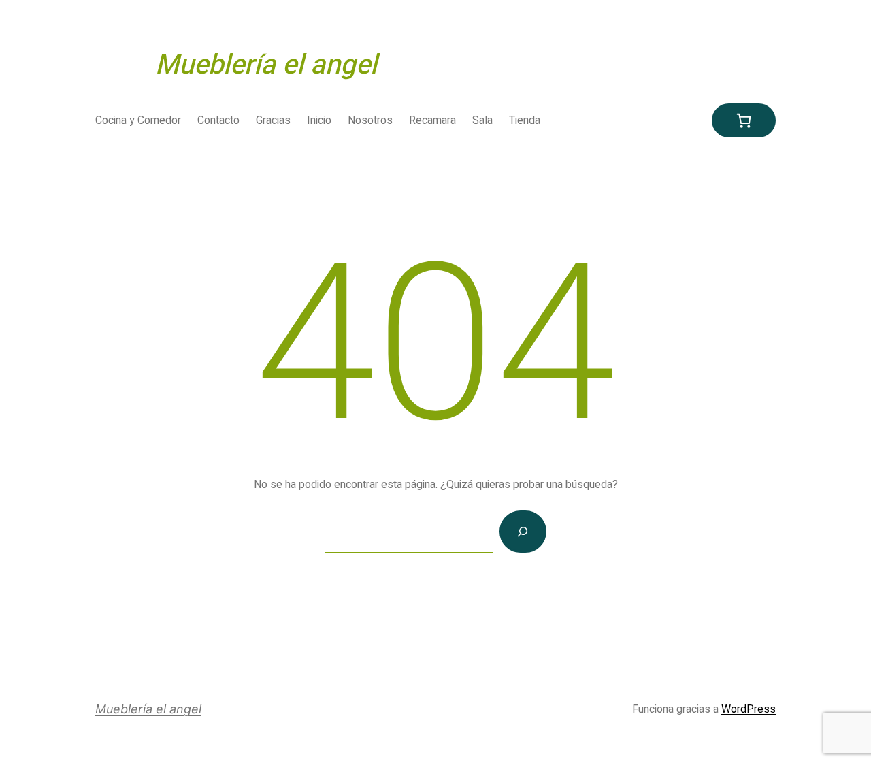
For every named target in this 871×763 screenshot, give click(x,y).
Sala (482, 120)
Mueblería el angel (266, 65)
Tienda (524, 120)
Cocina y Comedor (138, 120)
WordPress (748, 709)
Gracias (273, 120)
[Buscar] (522, 531)
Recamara (432, 120)
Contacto (218, 120)
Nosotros (370, 120)
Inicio (319, 120)
